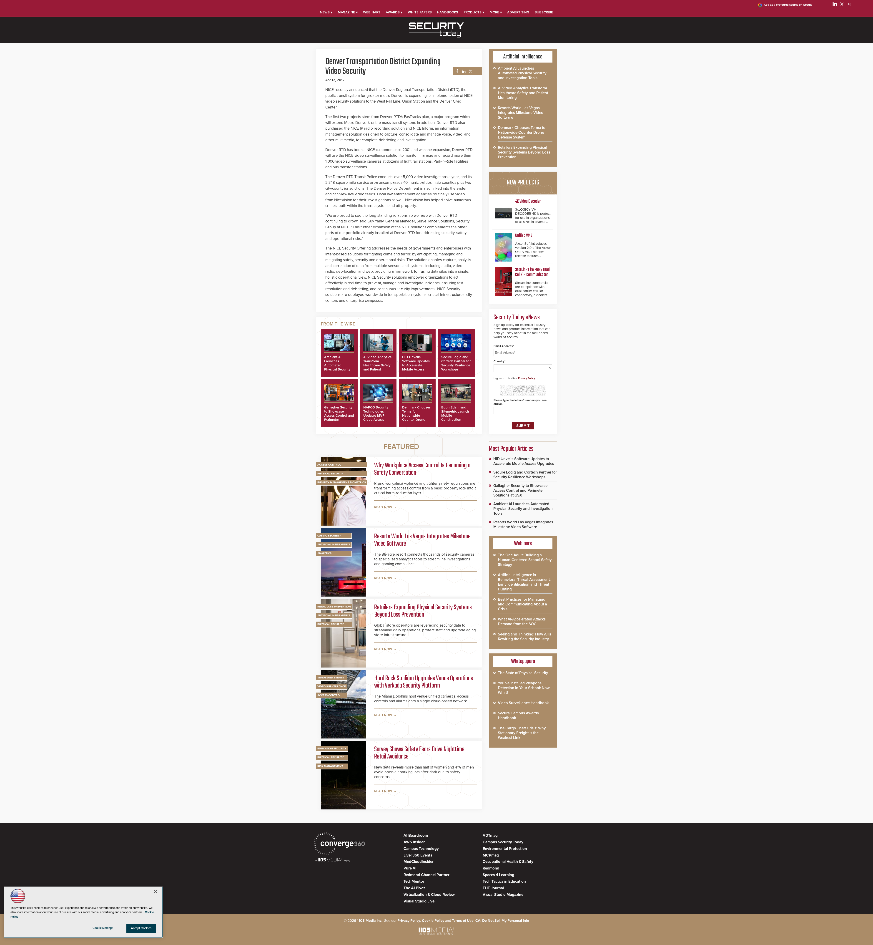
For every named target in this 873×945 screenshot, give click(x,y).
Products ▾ (474, 12)
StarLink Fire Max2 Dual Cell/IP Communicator (532, 272)
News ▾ (326, 12)
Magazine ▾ (348, 12)
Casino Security (329, 535)
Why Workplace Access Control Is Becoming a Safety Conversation (422, 469)
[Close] (156, 892)
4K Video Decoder (528, 201)
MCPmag (491, 855)
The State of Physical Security (523, 672)
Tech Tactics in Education (504, 881)
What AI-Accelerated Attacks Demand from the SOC (522, 621)
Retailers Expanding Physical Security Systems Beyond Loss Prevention (423, 611)
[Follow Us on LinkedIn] (835, 5)
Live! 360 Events (418, 855)
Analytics (324, 553)
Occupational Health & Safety (508, 861)
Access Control (329, 464)
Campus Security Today (503, 842)
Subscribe (544, 12)
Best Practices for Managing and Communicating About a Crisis (522, 604)
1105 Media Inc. (369, 920)
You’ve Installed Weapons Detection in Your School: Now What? (524, 688)
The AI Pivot (414, 888)
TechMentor (414, 881)
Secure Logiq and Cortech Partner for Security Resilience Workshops (456, 363)
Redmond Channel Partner (426, 874)
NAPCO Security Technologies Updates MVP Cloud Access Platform (375, 415)
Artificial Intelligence (333, 544)
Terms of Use (463, 920)
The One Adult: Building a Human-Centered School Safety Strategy (525, 560)
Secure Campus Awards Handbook (518, 715)
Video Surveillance (331, 686)
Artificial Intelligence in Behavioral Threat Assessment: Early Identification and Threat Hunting (524, 582)
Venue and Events (330, 677)
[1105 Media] (332, 860)
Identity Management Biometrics (341, 482)
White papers (420, 12)
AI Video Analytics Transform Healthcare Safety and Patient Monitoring (377, 365)
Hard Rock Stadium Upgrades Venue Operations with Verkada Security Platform (423, 682)
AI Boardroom (416, 835)
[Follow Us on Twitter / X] (842, 5)
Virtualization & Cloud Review (429, 894)
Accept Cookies (141, 928)
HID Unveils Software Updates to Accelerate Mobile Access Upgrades (416, 365)
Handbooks (447, 12)
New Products (523, 182)
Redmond (491, 868)
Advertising (518, 12)
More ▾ (496, 12)
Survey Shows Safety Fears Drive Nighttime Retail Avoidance (419, 753)
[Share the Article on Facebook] (456, 71)
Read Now (383, 507)
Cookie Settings (103, 928)
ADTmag (490, 835)
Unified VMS (523, 235)
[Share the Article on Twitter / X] (470, 71)
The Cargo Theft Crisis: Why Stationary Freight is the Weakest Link (522, 733)
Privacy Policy (526, 378)
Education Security (331, 748)
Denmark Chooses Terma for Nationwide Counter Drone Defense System (416, 415)
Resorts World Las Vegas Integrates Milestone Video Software (422, 540)
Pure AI (410, 868)
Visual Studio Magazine (503, 894)
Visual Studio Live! (419, 901)
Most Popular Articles (511, 449)
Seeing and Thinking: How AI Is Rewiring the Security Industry (524, 636)
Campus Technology (421, 848)
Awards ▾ (394, 12)
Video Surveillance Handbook (523, 703)
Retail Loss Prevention (334, 606)
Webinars (371, 12)
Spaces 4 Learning (498, 874)
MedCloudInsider (419, 861)
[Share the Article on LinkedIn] (463, 71)
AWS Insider (414, 842)
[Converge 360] (339, 844)
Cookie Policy (433, 920)
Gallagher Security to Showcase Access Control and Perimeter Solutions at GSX (339, 415)
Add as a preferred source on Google (788, 5)
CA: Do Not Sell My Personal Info (502, 920)
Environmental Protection (505, 848)
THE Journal (493, 888)
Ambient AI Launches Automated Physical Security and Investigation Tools (337, 367)
